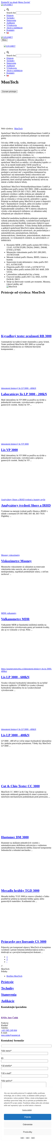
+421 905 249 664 (9, 1030)
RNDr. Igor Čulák (9, 1017)
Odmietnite (27, 1124)
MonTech (18, 128)
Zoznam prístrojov (9, 91)
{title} (22, 1138)
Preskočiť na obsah (9, 2)
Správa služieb (27, 1110)
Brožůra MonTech (14, 976)
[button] (8, 10)
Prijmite (27, 1117)
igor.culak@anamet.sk (10, 1035)
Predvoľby (27, 1132)
